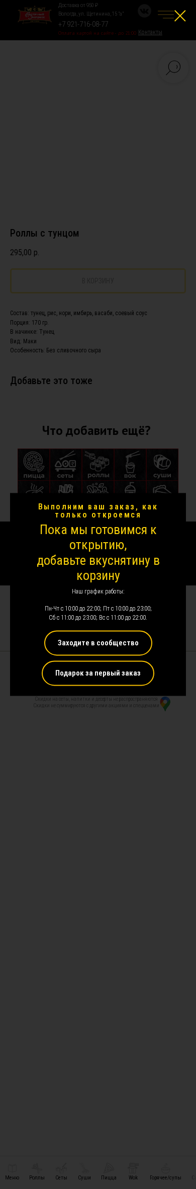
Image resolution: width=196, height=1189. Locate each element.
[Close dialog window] (180, 16)
